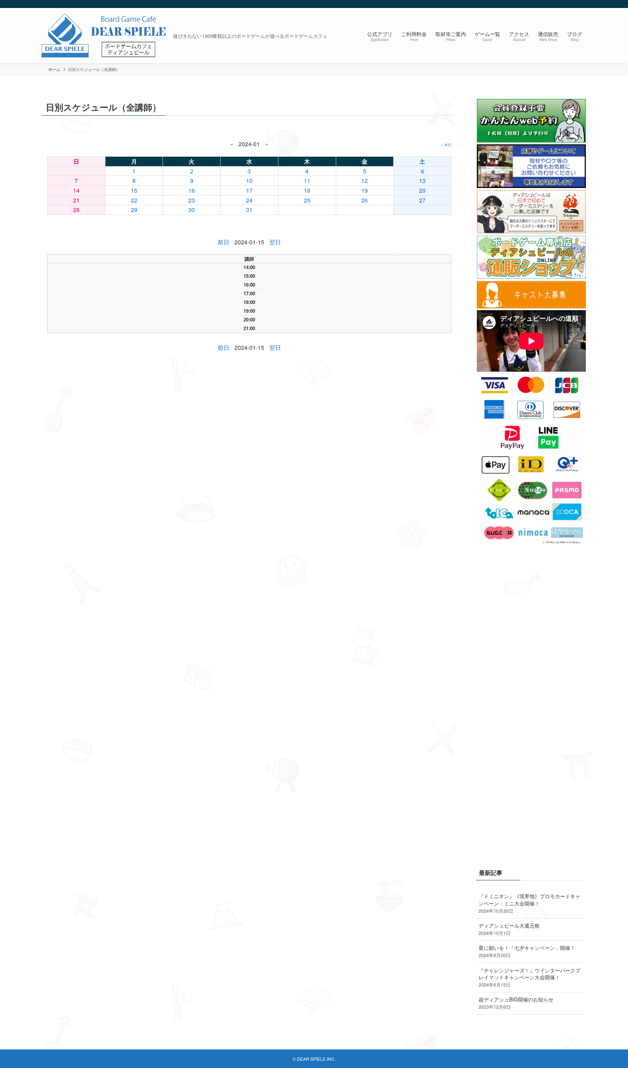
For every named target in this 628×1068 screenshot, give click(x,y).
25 (307, 200)
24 (249, 200)
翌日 (275, 242)
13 (422, 180)
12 (364, 180)
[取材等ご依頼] (531, 185)
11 (307, 180)
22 (134, 200)
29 (134, 209)
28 (76, 209)
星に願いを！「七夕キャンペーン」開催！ (527, 951)
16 (191, 190)
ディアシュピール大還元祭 (509, 929)
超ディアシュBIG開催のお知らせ (516, 1003)
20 (422, 190)
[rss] (572, 4)
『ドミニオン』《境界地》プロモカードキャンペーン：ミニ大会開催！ (529, 903)
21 (76, 200)
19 (364, 190)
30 (191, 209)
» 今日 (446, 144)
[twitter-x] (563, 4)
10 (249, 180)
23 (191, 200)
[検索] (582, 4)
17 (249, 190)
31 (249, 209)
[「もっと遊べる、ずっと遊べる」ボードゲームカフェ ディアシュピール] (104, 35)
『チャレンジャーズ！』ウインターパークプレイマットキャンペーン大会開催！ (529, 977)
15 (134, 190)
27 (422, 200)
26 (364, 200)
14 (76, 190)
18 (307, 190)
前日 (223, 242)
